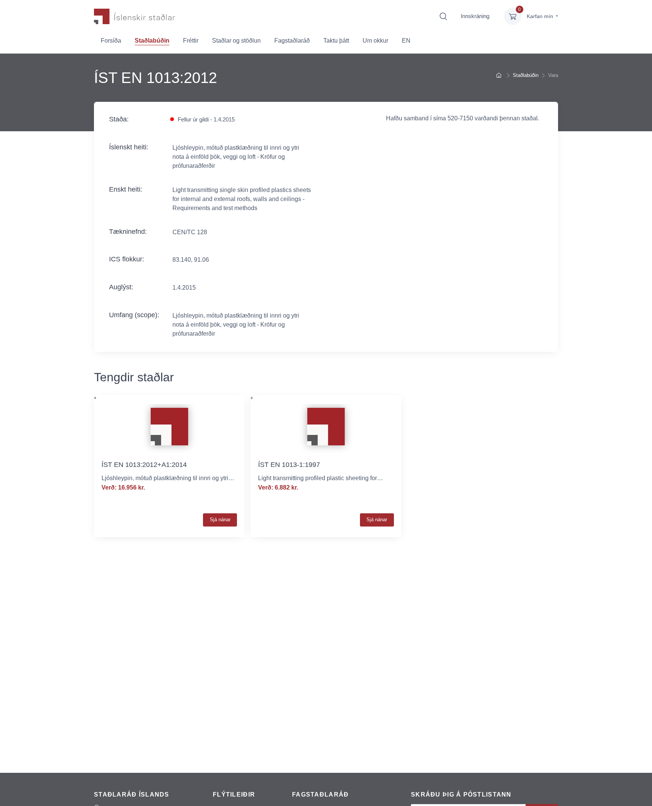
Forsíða (111, 40)
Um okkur (375, 40)
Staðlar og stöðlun (236, 40)
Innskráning (475, 16)
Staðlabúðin (152, 40)
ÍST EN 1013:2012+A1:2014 (144, 464)
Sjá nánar (220, 519)
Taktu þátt (336, 40)
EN (406, 40)
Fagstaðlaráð (292, 40)
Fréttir (190, 40)
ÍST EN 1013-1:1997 (289, 464)
